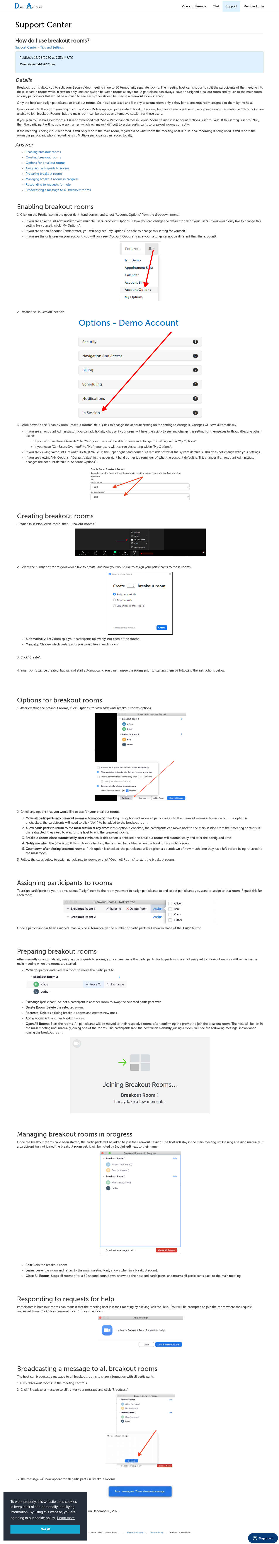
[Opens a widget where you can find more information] (263, 1538)
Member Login (253, 6)
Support (231, 6)
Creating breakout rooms (44, 157)
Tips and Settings (52, 47)
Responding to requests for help (48, 184)
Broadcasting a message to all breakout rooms (58, 190)
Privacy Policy (156, 1532)
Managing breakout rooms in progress (52, 179)
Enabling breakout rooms (43, 152)
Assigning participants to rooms (47, 168)
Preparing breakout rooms (44, 173)
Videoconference (194, 6)
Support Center (26, 47)
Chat (216, 6)
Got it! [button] (45, 1529)
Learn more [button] (66, 1518)
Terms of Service (135, 1532)
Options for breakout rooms (45, 163)
